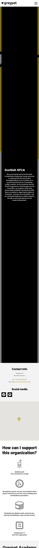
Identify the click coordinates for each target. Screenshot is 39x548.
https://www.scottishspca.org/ (21, 382)
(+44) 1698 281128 (21, 379)
